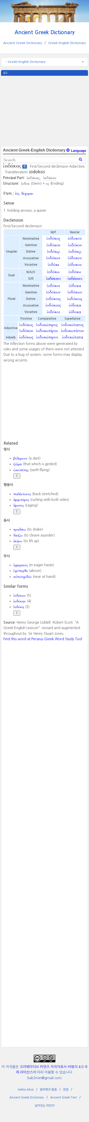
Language (78, 151)
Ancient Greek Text (63, 1097)
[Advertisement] (44, 110)
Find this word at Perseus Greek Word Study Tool (42, 639)
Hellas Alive (26, 1089)
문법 (65, 1089)
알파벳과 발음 (48, 1089)
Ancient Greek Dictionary (45, 32)
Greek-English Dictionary (67, 43)
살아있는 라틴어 (44, 1105)
